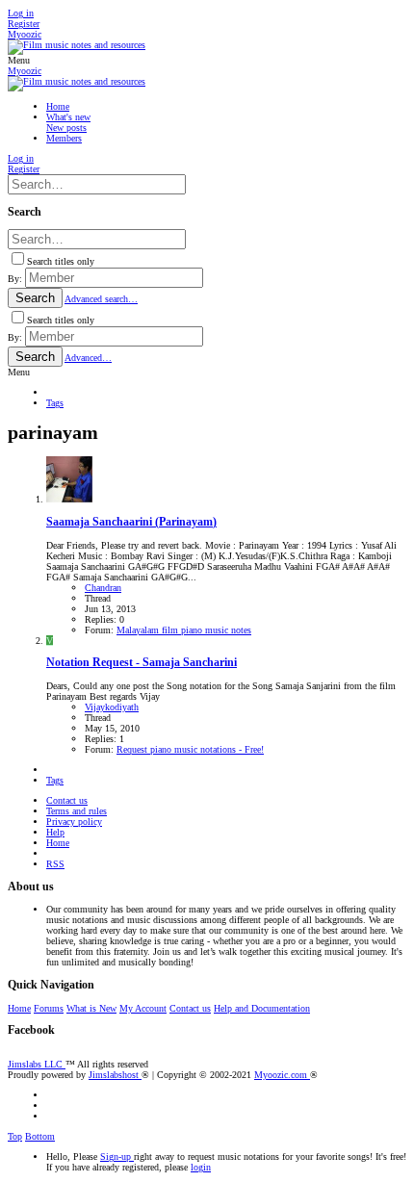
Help (55, 832)
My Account (143, 1008)
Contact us (67, 800)
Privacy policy (74, 821)
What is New (91, 1008)
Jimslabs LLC (36, 1064)
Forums (49, 1008)
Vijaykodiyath (112, 707)
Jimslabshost (115, 1074)
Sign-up (117, 1156)
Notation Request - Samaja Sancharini (141, 662)
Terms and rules (76, 811)
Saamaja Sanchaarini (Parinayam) (131, 522)
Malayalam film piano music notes (183, 630)
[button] (19, 60)
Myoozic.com (282, 1074)
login (201, 1167)
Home (57, 842)
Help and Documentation (262, 1008)
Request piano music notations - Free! (190, 749)
